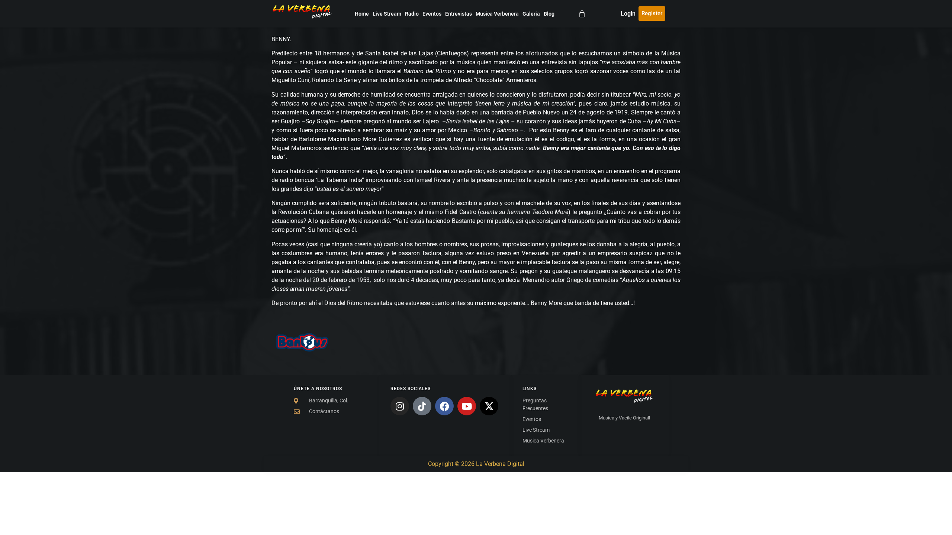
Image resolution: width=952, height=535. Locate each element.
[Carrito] (582, 14)
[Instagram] (399, 406)
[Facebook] (444, 406)
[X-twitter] (489, 406)
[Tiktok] (422, 406)
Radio (412, 14)
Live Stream (387, 14)
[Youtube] (466, 406)
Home (362, 14)
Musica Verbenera (497, 14)
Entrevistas (458, 14)
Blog (549, 14)
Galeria (531, 14)
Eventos (431, 14)
